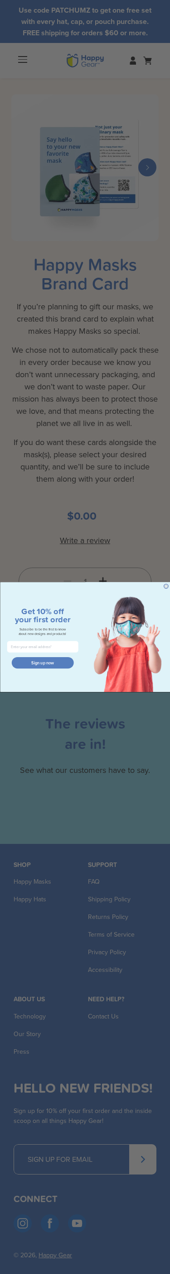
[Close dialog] (166, 586)
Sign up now (42, 663)
